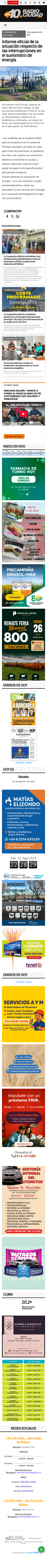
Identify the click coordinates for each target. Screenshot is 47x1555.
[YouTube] (44, 2)
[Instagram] (34, 2)
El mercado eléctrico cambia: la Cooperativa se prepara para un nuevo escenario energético (21, 365)
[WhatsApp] (21, 2)
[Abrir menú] (5, 25)
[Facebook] (30, 2)
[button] (5, 2)
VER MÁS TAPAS (23, 762)
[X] (25, 2)
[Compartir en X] (12, 216)
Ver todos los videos (14, 436)
